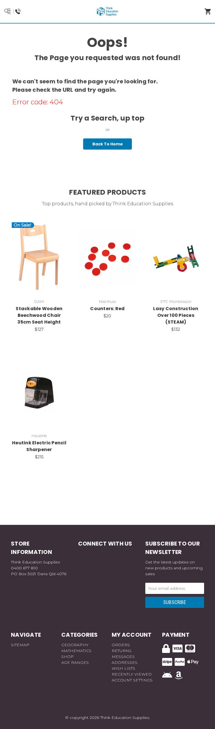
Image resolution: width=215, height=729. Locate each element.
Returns (122, 650)
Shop (67, 656)
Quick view (39, 252)
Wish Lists (123, 668)
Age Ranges (75, 662)
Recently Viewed (132, 674)
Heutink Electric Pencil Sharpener (39, 446)
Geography (74, 644)
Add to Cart (42, 267)
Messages (123, 656)
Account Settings (132, 680)
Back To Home (107, 144)
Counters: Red (107, 308)
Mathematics (76, 650)
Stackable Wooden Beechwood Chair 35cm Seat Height (39, 315)
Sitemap (20, 644)
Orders (121, 644)
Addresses (124, 662)
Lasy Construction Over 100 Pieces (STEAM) (175, 315)
